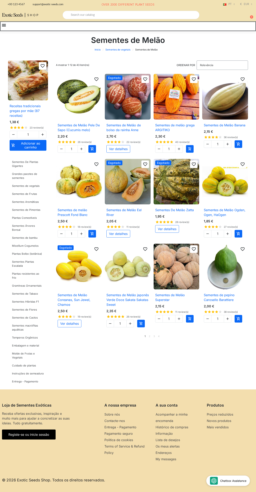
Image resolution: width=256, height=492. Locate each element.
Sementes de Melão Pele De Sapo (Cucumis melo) (79, 127)
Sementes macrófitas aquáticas (25, 327)
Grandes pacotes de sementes (24, 175)
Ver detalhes (118, 149)
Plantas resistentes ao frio (25, 275)
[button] (250, 15)
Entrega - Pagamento (25, 381)
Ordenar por (186, 65)
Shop (33, 15)
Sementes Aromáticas (25, 201)
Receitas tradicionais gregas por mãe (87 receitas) (25, 111)
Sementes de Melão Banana (224, 125)
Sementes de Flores (24, 309)
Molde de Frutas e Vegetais (23, 355)
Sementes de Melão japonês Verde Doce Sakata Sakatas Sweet (127, 300)
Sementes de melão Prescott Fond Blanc (73, 212)
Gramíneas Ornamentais (27, 285)
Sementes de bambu (25, 237)
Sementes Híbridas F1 (25, 301)
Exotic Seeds (12, 14)
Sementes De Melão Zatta (174, 210)
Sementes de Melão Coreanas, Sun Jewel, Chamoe (74, 300)
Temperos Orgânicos (25, 337)
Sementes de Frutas (24, 193)
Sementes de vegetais (117, 49)
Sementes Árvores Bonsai (23, 227)
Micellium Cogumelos (25, 245)
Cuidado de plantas (24, 365)
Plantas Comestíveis (24, 217)
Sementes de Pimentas (26, 209)
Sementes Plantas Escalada (23, 263)
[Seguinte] (246, 336)
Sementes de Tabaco (25, 293)
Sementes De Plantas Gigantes (25, 163)
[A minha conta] (236, 15)
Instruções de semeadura (28, 373)
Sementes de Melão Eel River (124, 212)
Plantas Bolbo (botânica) (27, 253)
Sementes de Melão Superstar (170, 297)
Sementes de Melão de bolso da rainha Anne (123, 127)
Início (98, 49)
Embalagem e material (25, 345)
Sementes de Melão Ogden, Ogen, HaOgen (224, 212)
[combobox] (131, 15)
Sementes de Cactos (25, 317)
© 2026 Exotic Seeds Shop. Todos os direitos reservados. (53, 480)
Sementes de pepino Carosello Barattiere (219, 297)
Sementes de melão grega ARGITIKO (175, 127)
